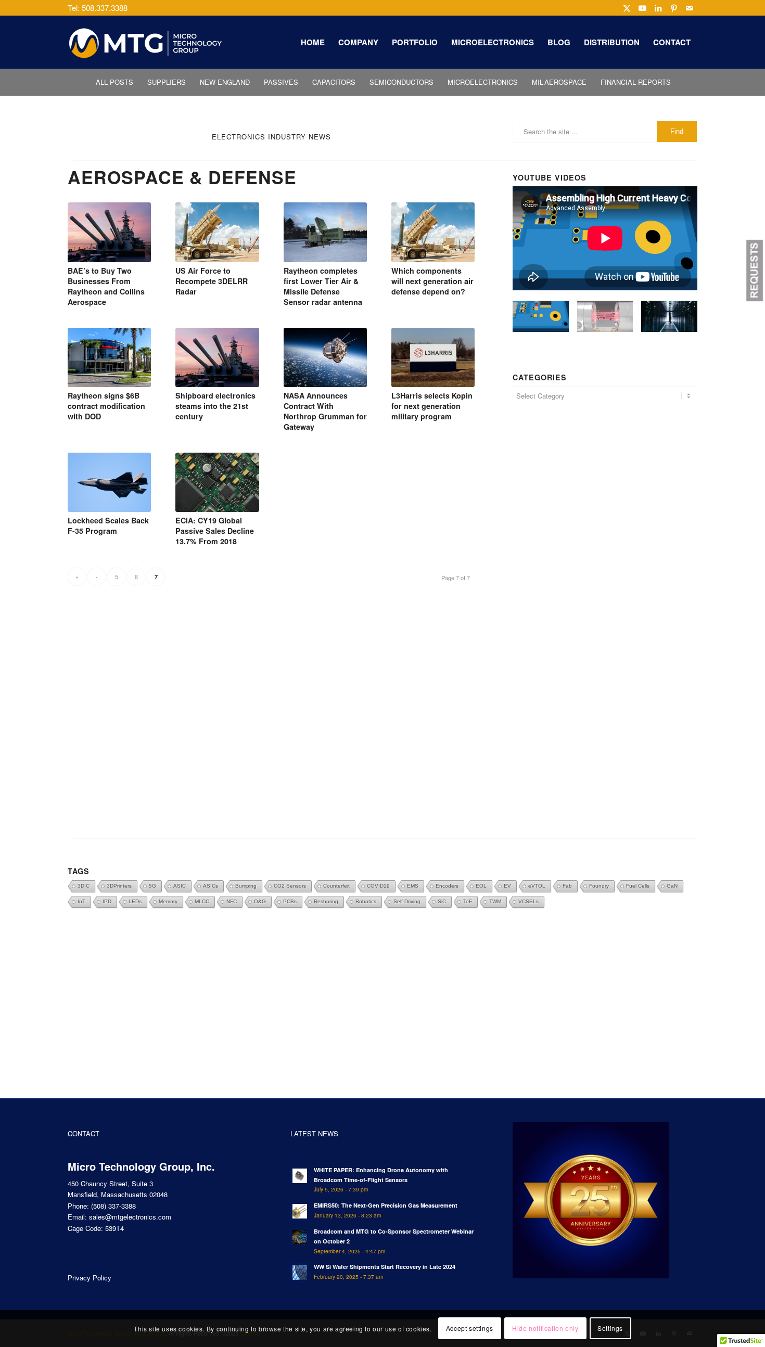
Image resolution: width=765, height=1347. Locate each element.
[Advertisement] (605, 526)
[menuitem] (313, 42)
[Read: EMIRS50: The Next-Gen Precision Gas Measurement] (299, 1211)
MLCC (202, 901)
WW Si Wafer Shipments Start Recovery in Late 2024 (384, 1267)
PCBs (290, 901)
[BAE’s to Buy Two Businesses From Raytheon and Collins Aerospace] (109, 232)
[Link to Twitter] (626, 8)
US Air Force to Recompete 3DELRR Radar (211, 281)
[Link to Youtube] (642, 8)
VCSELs (528, 901)
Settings (610, 1328)
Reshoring (326, 901)
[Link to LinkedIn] (658, 8)
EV (507, 886)
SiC (442, 901)
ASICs (210, 886)
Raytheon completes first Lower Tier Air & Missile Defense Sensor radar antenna (323, 286)
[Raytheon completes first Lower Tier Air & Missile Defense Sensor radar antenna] (325, 232)
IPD (107, 901)
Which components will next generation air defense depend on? (432, 281)
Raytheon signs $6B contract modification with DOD (106, 405)
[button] (754, 270)
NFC (231, 901)
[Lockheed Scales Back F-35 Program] (109, 482)
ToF (467, 901)
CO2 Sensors (290, 886)
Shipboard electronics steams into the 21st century (215, 405)
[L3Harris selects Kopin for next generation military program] (433, 357)
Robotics (365, 901)
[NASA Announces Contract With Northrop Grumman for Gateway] (325, 357)
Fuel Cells (637, 886)
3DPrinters (119, 886)
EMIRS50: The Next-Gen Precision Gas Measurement (385, 1205)
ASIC (179, 886)
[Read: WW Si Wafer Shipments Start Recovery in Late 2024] (299, 1272)
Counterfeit (336, 886)
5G (152, 886)
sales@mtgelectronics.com (130, 1217)
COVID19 (378, 886)
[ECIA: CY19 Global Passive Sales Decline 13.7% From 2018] (217, 482)
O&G (260, 901)
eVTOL (536, 886)
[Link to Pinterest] (673, 8)
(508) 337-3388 (113, 1206)
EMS (412, 886)
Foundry (599, 886)
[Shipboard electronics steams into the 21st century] (217, 357)
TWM (495, 901)
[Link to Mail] (689, 8)
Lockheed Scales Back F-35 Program (108, 525)
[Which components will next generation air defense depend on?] (433, 232)
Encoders (447, 886)
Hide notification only (545, 1328)
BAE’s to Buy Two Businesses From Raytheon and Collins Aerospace (106, 286)
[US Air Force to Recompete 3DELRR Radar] (217, 232)
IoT (81, 901)
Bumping (246, 886)
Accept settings (469, 1328)
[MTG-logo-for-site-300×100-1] (146, 42)
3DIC (84, 886)
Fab (567, 886)
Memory (168, 901)
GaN (672, 886)
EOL (481, 886)
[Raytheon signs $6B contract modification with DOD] (109, 357)
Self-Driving (406, 901)
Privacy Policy (89, 1277)
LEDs (135, 901)
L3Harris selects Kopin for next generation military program (432, 405)
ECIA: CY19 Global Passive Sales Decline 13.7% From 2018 (214, 530)
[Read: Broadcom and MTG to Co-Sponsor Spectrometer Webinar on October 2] (299, 1237)
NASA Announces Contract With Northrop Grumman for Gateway (325, 411)
